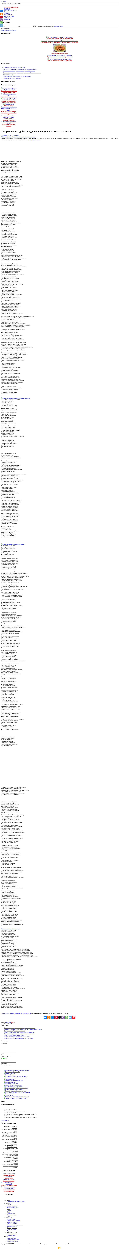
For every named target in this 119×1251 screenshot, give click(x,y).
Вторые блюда (17, 1072)
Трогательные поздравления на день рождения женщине (19, 1028)
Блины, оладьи (11, 1219)
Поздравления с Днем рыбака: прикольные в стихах (18, 1038)
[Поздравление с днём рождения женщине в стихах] (15, 398)
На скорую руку (18, 1080)
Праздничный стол (12, 1241)
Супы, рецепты (11, 1229)
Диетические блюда (21, 1076)
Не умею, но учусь (11, 1112)
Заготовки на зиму (8, 74)
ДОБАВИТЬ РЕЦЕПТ (10, 10)
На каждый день (11, 1238)
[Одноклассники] (48, 1017)
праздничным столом (34, 139)
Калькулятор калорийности (8, 30)
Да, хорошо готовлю (11, 1109)
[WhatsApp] (66, 1017)
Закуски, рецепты (12, 1226)
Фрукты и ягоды (11, 1214)
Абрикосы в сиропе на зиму (9, 96)
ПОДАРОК (7, 19)
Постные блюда (18, 1086)
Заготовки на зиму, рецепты (15, 1225)
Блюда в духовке (11, 1233)
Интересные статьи (6, 135)
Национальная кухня (13, 1239)
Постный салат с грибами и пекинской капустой (9, 91)
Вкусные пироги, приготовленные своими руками (17, 76)
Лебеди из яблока (9, 105)
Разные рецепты (18, 1089)
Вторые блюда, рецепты (13, 1220)
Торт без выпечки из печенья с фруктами (59, 60)
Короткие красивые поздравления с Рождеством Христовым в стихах (23, 1029)
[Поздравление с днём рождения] (10, 928)
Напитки (12, 1082)
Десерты (12, 1075)
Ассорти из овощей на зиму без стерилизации (59, 38)
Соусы (11, 1095)
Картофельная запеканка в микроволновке (59, 56)
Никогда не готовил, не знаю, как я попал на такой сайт (21, 1114)
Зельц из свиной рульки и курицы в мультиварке (8, 101)
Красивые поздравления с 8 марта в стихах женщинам (19, 1033)
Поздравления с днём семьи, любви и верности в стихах (19, 1032)
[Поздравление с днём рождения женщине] (13, 544)
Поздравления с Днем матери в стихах (14, 1031)
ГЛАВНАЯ (7, 9)
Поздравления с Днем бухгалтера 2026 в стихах (17, 1036)
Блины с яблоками (8, 1181)
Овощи (9, 1210)
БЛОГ (5, 11)
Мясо (8, 1209)
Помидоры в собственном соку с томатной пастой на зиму (8, 113)
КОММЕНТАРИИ (9, 16)
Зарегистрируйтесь (58, 26)
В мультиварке (11, 1235)
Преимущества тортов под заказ (12, 78)
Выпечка (12, 1073)
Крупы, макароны (12, 1206)
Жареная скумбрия (8, 1175)
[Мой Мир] (52, 1017)
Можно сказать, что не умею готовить (16, 1111)
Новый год (14, 1083)
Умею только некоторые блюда (14, 1116)
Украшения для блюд (23, 1096)
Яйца (8, 1216)
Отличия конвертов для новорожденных (14, 67)
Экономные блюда (20, 1098)
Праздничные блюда (22, 1088)
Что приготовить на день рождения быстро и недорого (16, 1013)
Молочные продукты (13, 1207)
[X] (59, 1017)
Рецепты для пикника (23, 1092)
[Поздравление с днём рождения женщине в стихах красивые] (18, 137)
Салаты (11, 1093)
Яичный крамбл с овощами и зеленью (8, 119)
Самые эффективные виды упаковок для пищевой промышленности (22, 73)
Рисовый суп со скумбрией (9, 1185)
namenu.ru (3, 1)
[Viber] (63, 1017)
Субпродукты (11, 1213)
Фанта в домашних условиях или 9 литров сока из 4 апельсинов (59, 42)
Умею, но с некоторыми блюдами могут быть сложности (21, 1117)
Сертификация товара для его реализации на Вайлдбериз (19, 71)
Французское (9, 1178)
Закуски (12, 1079)
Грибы (9, 1204)
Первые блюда (17, 1085)
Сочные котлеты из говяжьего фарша (9, 1190)
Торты (9, 1231)
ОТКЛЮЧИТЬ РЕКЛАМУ (11, 7)
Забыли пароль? (5, 28)
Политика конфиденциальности (16, 1201)
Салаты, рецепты (12, 1228)
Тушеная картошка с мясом (59, 53)
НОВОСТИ (7, 13)
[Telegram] (70, 1017)
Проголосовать (5, 1120)
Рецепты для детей (21, 1091)
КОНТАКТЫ (7, 17)
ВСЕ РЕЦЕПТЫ (8, 14)
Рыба (8, 1212)
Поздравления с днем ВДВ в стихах (14, 1035)
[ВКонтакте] (45, 1017)
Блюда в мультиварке (23, 1070)
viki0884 (8, 1022)
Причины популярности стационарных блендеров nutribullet (19, 69)
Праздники (16, 135)
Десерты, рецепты (12, 1223)
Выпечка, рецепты (12, 1222)
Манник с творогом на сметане (8, 125)
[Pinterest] (56, 1017)
